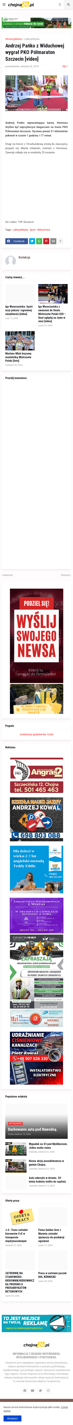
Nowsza (8, 575)
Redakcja (24, 257)
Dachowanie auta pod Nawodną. (32, 1129)
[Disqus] (36, 429)
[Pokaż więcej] (60, 241)
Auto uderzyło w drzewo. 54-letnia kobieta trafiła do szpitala (47, 1179)
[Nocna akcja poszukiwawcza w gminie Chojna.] (16, 1166)
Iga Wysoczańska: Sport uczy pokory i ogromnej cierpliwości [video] (19, 310)
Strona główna (13, 39)
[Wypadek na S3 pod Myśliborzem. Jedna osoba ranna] (16, 1149)
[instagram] (48, 1391)
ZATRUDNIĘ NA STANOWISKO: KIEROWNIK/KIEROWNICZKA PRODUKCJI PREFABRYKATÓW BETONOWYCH (19, 1282)
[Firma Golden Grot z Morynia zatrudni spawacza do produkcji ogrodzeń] (53, 1217)
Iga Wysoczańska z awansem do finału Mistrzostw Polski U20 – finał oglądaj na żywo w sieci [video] (52, 314)
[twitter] (40, 1391)
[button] (4, 5)
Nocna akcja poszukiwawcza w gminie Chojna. (46, 1162)
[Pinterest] (46, 241)
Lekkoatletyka (32, 39)
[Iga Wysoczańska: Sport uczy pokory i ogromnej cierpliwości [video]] (20, 293)
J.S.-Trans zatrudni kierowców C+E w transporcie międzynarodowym (16, 1235)
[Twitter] (32, 241)
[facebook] (25, 1391)
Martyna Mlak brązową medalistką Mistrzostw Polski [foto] (18, 357)
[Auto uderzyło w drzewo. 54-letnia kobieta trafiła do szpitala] (16, 1183)
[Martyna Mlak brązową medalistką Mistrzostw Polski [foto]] (20, 340)
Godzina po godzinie (31, 734)
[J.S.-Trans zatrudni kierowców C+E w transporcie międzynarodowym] (20, 1217)
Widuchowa (43, 230)
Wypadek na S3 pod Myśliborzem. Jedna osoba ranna (48, 1145)
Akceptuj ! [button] (12, 1418)
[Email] (53, 241)
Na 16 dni (48, 734)
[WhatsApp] (39, 241)
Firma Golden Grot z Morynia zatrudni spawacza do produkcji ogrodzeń (51, 1235)
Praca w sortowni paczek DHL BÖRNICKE (52, 1275)
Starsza (65, 575)
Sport (33, 230)
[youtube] (33, 1391)
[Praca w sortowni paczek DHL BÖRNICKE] (53, 1260)
